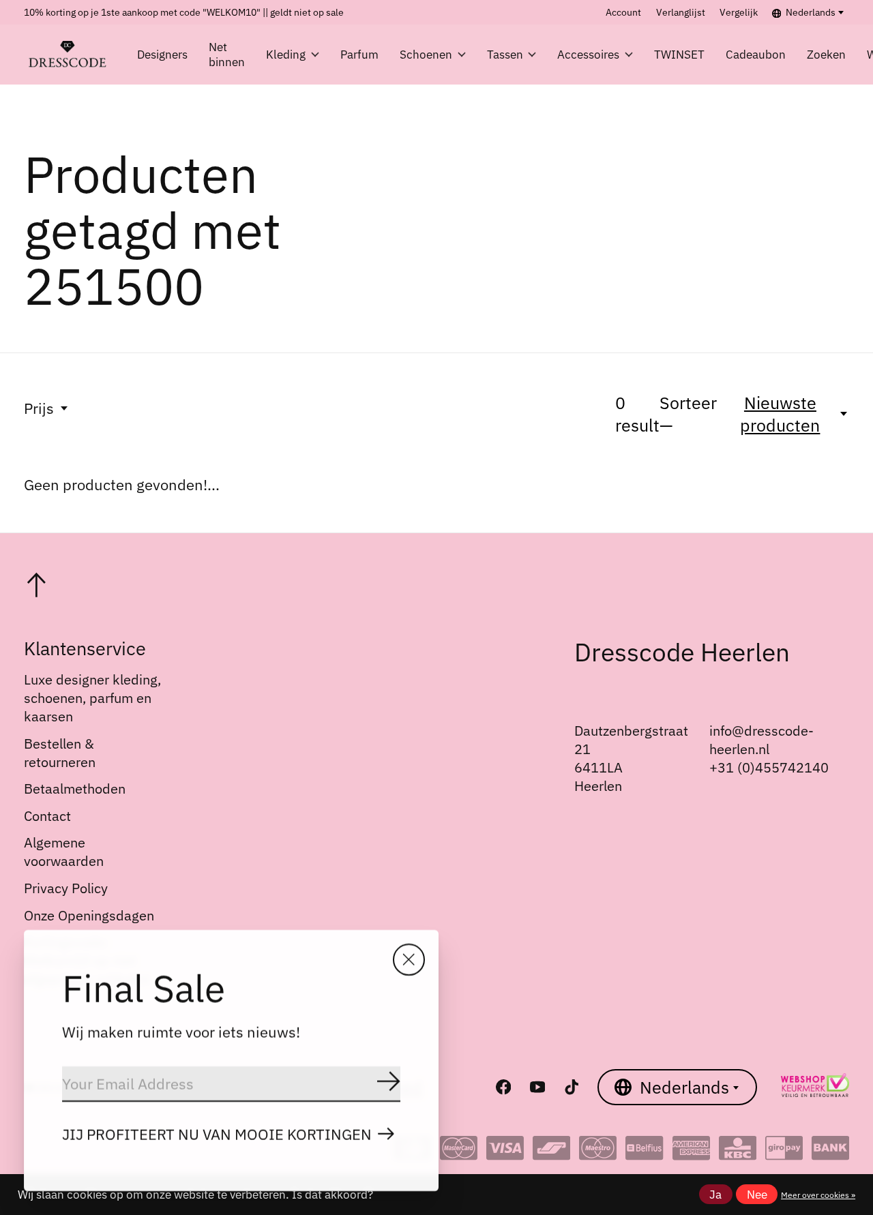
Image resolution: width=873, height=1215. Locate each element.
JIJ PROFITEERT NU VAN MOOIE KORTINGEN (217, 1134)
